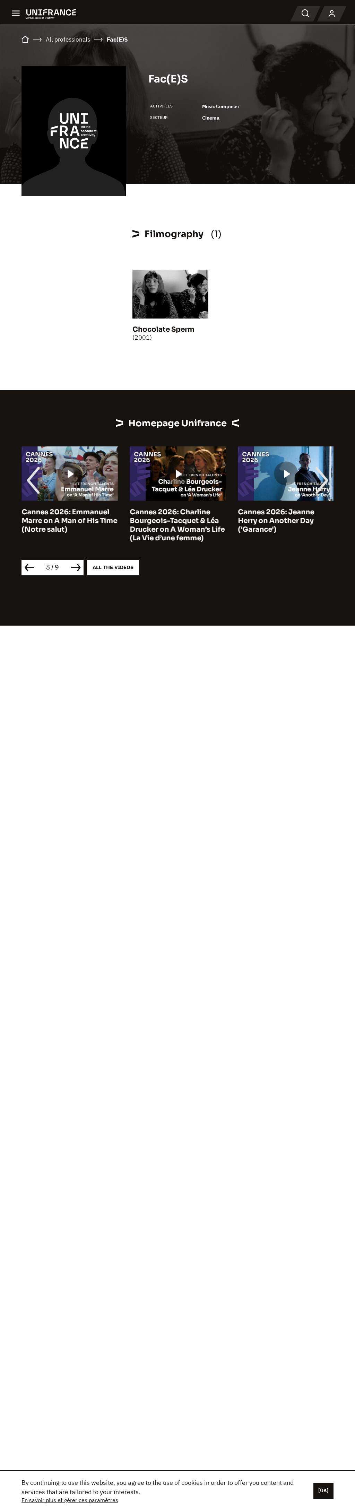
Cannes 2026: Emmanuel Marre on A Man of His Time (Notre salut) (69, 521)
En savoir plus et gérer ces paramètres (69, 1500)
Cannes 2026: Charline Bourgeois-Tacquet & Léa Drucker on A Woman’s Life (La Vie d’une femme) (177, 525)
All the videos (113, 567)
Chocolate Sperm (163, 329)
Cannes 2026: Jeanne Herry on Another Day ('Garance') (276, 521)
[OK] (323, 1490)
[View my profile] (331, 13)
